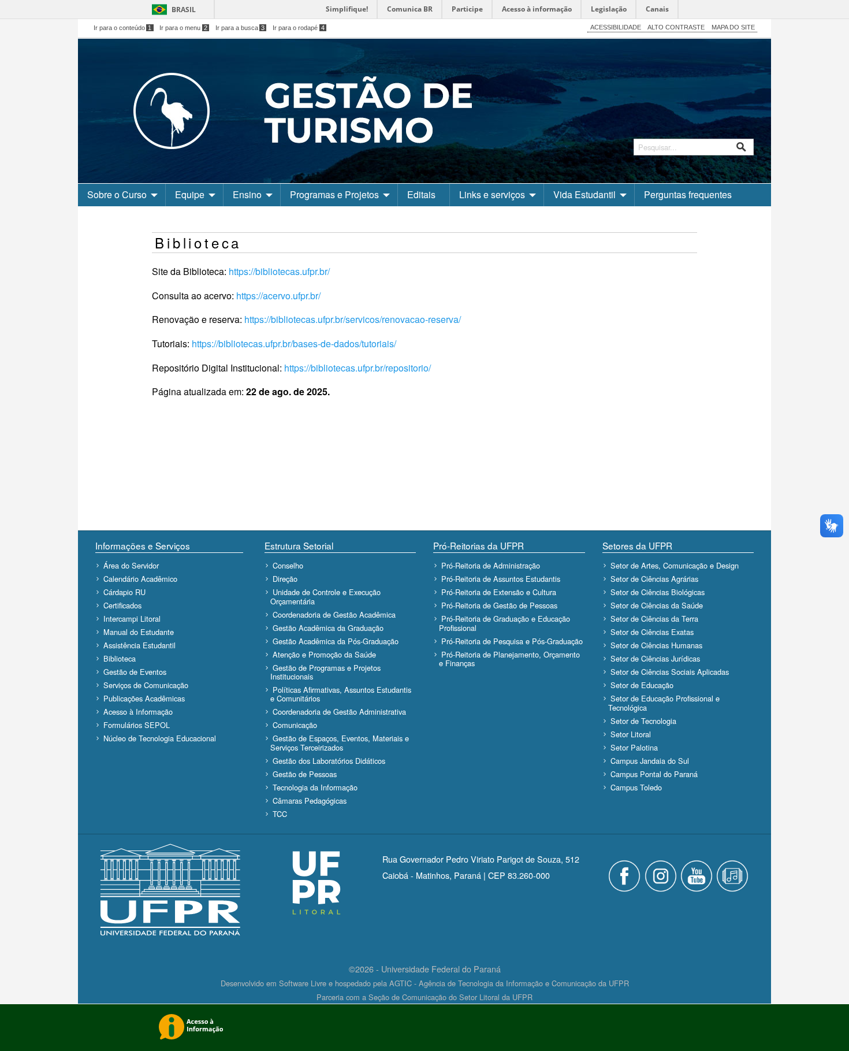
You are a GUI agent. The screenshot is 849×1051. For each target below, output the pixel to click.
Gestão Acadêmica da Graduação (328, 627)
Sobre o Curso (117, 194)
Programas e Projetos (334, 194)
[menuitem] (122, 195)
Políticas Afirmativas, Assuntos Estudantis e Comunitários (340, 694)
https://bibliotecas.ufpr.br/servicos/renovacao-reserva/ (352, 319)
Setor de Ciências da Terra (654, 618)
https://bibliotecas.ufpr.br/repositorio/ (357, 367)
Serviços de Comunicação (145, 684)
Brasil (184, 9)
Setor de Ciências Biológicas (657, 591)
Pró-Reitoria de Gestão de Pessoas (499, 605)
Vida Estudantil (584, 194)
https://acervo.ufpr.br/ (278, 295)
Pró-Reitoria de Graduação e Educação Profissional (504, 623)
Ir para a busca (240, 27)
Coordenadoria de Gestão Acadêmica (334, 614)
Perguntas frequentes (688, 194)
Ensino (247, 194)
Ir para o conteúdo (123, 27)
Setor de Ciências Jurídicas (655, 658)
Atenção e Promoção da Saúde (324, 654)
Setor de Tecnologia (643, 720)
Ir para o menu (183, 27)
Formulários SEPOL (136, 724)
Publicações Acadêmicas (144, 698)
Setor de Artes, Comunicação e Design (674, 565)
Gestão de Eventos (134, 671)
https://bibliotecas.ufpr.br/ (279, 271)
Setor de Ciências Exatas (652, 631)
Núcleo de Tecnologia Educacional (159, 738)
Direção (285, 578)
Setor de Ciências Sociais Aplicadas (669, 671)
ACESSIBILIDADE (615, 27)
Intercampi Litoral (132, 618)
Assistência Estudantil (139, 645)
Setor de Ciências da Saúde (656, 605)
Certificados (122, 605)
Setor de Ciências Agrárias (654, 578)
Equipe (189, 194)
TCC (280, 813)
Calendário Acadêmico (140, 578)
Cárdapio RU (124, 591)
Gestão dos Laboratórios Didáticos (329, 760)
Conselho (288, 565)
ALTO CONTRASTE (676, 27)
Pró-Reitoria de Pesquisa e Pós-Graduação (512, 641)
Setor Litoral (630, 734)
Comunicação (295, 724)
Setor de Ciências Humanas (656, 645)
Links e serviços (492, 194)
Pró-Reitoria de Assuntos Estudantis (500, 578)
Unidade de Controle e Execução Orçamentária (325, 596)
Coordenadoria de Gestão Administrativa (339, 711)
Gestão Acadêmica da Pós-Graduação (336, 641)
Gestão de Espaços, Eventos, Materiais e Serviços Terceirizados (339, 742)
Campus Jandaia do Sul (649, 760)
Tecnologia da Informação (315, 787)
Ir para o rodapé (299, 27)
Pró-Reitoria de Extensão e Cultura (498, 591)
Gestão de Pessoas (305, 773)
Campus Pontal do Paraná (654, 773)
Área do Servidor (131, 565)
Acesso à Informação (138, 711)
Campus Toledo (636, 787)
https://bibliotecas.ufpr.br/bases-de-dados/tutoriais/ (294, 343)
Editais (421, 194)
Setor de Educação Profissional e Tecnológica (664, 702)
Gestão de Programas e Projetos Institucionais (325, 672)
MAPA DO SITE (733, 27)
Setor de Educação (641, 684)
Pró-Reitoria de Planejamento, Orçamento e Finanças (509, 659)
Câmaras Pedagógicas (310, 800)
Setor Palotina (634, 747)
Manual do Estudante (138, 631)
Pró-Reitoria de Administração (490, 565)
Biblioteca (119, 658)
